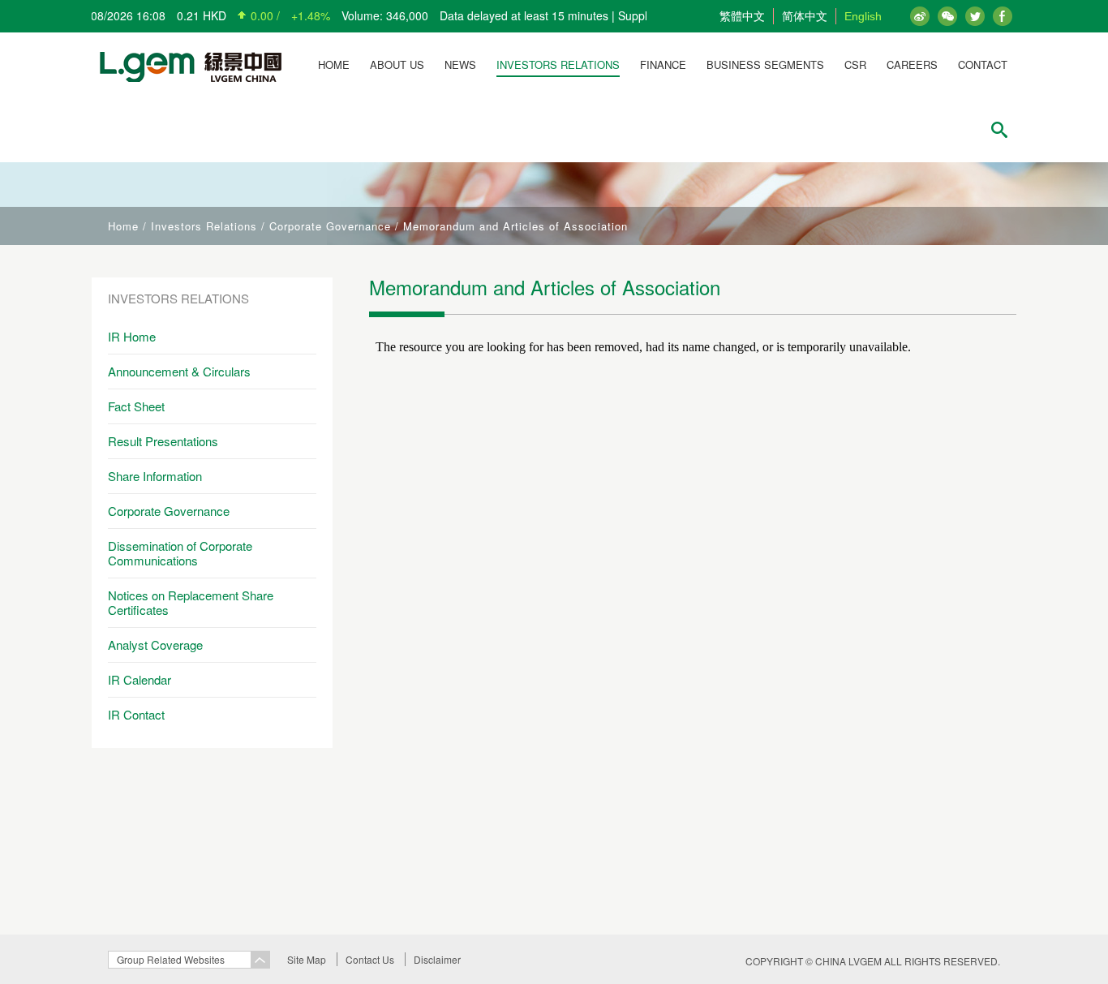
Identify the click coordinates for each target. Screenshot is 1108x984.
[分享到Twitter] (1002, 16)
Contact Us (370, 959)
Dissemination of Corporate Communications (180, 553)
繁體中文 (742, 16)
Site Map (306, 959)
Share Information (155, 475)
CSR (855, 64)
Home (334, 64)
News (460, 64)
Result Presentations (163, 440)
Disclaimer (437, 959)
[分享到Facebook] (975, 16)
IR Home (132, 336)
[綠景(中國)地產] (186, 65)
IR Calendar (139, 679)
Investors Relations (558, 64)
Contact (982, 64)
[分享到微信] (947, 16)
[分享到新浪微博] (920, 16)
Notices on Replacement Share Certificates (190, 602)
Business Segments (765, 64)
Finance (663, 64)
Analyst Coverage (155, 644)
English (863, 16)
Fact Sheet (136, 406)
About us (397, 64)
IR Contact (136, 714)
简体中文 (804, 16)
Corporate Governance (330, 226)
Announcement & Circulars (179, 371)
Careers (912, 64)
